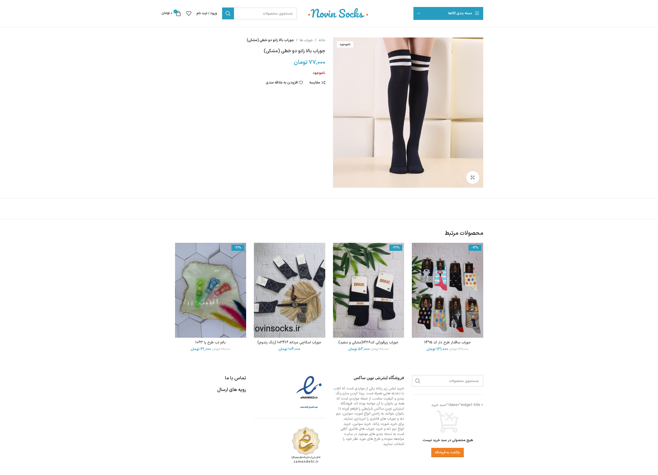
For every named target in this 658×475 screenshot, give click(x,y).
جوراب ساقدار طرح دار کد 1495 (447, 342)
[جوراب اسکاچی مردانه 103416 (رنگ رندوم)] (289, 290)
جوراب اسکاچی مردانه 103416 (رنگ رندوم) (289, 342)
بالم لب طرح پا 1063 (210, 342)
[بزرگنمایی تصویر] (472, 177)
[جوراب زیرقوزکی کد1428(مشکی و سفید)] (368, 290)
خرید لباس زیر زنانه (390, 388)
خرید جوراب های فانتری (366, 429)
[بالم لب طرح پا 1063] (210, 290)
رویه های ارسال (231, 389)
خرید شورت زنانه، (384, 424)
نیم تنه (392, 429)
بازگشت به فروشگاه (447, 452)
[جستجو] (228, 13)
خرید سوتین (362, 424)
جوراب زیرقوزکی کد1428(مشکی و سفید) (368, 342)
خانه (322, 40)
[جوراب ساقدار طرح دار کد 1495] (447, 290)
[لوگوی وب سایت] (338, 13)
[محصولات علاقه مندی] (189, 13)
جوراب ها (306, 40)
